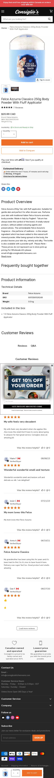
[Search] (49, 19)
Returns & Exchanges (39, 766)
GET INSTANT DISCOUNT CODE (27, 406)
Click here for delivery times (15, 176)
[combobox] (23, 19)
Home (4, 28)
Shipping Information (19, 766)
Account (4, 766)
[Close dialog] (52, 365)
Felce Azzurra (12, 117)
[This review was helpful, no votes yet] (42, 447)
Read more (6, 256)
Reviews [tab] (22, 345)
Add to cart (32, 773)
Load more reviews (27, 628)
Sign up (38, 738)
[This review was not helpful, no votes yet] (47, 447)
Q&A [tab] (33, 345)
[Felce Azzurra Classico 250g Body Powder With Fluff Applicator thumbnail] (5, 89)
